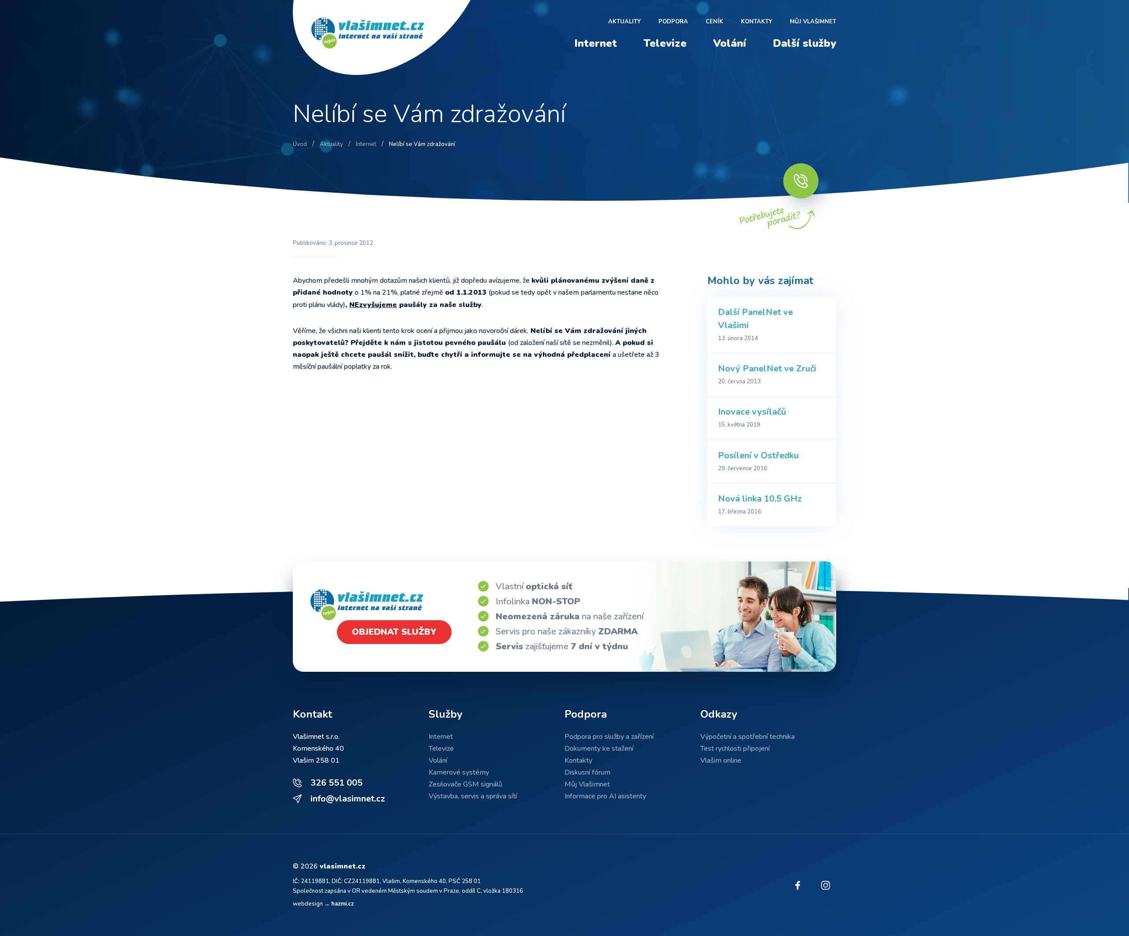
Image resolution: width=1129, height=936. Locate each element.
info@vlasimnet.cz (347, 799)
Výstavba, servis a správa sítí (473, 796)
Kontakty (756, 22)
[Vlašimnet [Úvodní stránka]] (385, 37)
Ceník (714, 22)
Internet (595, 43)
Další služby (804, 43)
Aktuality (624, 22)
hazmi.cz (342, 904)
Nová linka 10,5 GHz (760, 499)
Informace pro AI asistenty (605, 796)
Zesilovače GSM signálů (465, 784)
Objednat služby (394, 632)
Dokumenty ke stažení (598, 748)
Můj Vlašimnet (813, 22)
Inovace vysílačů (752, 412)
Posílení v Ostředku (758, 455)
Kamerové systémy (459, 772)
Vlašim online (720, 760)
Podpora (673, 22)
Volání (729, 43)
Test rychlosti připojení (735, 748)
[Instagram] (825, 885)
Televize (665, 43)
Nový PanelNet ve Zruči (767, 368)
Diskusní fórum (587, 772)
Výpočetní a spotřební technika (747, 736)
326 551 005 (336, 783)
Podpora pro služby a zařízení (609, 736)
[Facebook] (797, 885)
